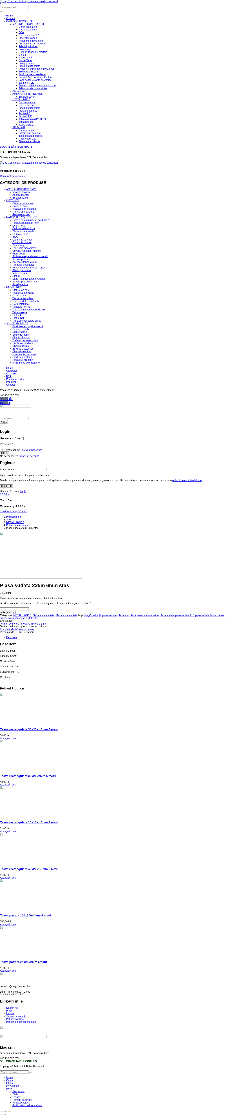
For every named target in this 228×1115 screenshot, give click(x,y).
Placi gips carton (28, 38)
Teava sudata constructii (25, 301)
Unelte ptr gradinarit (23, 343)
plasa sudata (167, 615)
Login (23, 491)
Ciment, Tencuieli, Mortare (33, 52)
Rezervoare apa (27, 138)
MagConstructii (92, 615)
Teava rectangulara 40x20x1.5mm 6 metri (29, 869)
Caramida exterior (28, 26)
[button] (0, 165)
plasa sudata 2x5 (184, 615)
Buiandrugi (25, 49)
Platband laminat (28, 110)
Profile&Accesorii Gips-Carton (35, 77)
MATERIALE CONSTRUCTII (28, 24)
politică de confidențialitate (187, 480)
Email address (8, 469)
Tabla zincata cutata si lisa (33, 88)
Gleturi (22, 54)
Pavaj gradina (26, 63)
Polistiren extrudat (28, 71)
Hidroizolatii (25, 57)
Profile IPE (24, 113)
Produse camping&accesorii (27, 326)
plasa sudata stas (28, 618)
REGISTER (6, 486)
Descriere (11, 637)
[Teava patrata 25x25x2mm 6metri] (15, 956)
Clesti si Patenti (21, 337)
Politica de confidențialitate (21, 1022)
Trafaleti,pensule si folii (25, 340)
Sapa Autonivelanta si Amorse (35, 80)
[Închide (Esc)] (10, 1111)
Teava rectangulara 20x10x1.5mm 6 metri (29, 822)
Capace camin (27, 130)
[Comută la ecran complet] (4, 1111)
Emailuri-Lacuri (27, 96)
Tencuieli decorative (23, 264)
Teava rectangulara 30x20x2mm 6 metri (28, 776)
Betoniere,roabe (21, 329)
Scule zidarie (19, 332)
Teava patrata (26, 124)
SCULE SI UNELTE (17, 323)
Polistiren (11, 382)
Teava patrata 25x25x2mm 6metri (23, 962)
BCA (21, 32)
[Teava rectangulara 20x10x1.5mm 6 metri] (15, 816)
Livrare (10, 1013)
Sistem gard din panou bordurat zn (37, 85)
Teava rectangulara (23, 298)
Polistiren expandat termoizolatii (36, 68)
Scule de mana (20, 334)
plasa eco (123, 615)
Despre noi (12, 1008)
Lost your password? (32, 450)
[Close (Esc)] (1, 425)
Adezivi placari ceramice (32, 43)
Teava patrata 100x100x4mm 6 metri (25, 915)
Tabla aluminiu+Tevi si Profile (28, 309)
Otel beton (12, 370)
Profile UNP (25, 116)
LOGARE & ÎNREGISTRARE (16, 146)
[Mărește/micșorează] (1, 1111)
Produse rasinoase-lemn (32, 74)
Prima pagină (13, 516)
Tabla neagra (26, 122)
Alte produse (19, 91)
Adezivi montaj (20, 195)
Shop (9, 519)
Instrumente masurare (24, 354)
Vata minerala (20, 273)
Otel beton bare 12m (30, 35)
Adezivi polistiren (28, 46)
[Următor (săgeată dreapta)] (4, 1114)
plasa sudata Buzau (206, 615)
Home (9, 15)
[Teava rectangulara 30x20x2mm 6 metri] (15, 770)
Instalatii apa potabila (30, 136)
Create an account (28, 456)
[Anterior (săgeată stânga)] (1, 1114)
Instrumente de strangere (26, 362)
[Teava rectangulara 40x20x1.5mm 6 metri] (15, 863)
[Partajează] (7, 1111)
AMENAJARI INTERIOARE (27, 94)
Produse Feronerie (22, 360)
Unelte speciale (21, 346)
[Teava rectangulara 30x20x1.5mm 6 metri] (15, 723)
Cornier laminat (27, 102)
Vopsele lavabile (21, 192)
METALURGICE (21, 99)
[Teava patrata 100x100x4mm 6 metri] (15, 909)
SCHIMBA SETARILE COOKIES (18, 1061)
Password (6, 444)
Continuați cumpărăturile (13, 176)
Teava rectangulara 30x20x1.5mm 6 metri (29, 729)
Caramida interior (28, 29)
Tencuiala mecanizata (24, 248)
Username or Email (11, 438)
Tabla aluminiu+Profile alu (33, 119)
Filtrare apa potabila (30, 133)
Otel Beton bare (27, 105)
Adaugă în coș (7, 612)
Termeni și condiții (16, 1016)
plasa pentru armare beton (144, 615)
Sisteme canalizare (29, 141)
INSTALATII (18, 127)
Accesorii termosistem (31, 40)
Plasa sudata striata (29, 66)
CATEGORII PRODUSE (19, 21)
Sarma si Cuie (26, 82)
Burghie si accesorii (23, 348)
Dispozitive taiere (21, 351)
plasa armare (109, 615)
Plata (9, 1010)
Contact (10, 18)
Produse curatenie (22, 357)
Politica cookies (15, 1019)
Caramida (11, 373)
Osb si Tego (25, 60)
